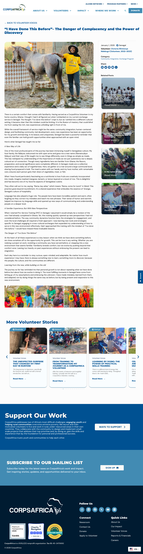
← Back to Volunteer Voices (21, 23)
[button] (125, 10)
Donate (82, 531)
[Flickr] (114, 509)
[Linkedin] (88, 509)
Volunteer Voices (119, 531)
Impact (81, 10)
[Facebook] (95, 509)
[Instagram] (82, 509)
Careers (115, 540)
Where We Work (105, 10)
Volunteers (61, 10)
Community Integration (110, 59)
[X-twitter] (101, 509)
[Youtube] (108, 509)
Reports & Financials (121, 535)
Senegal (122, 45)
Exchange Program (126, 59)
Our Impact (116, 526)
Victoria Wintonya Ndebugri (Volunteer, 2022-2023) (116, 50)
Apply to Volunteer (88, 535)
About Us (38, 10)
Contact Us (84, 526)
